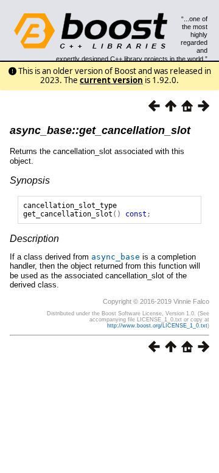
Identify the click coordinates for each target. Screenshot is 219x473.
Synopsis (30, 180)
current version (111, 80)
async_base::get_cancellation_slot (100, 130)
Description (34, 238)
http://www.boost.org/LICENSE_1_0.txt (157, 326)
